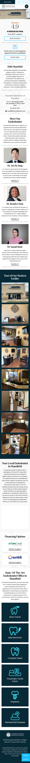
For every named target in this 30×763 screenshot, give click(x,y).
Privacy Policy (15, 742)
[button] (26, 6)
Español (25, 759)
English (25, 755)
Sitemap (23, 742)
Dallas (14, 750)
